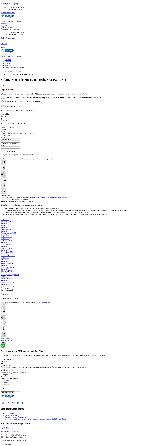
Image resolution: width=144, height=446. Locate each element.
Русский (4, 44)
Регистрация (5, 338)
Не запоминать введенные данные (15, 199)
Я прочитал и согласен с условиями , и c (37, 197)
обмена (32, 197)
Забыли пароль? (6, 340)
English (3, 47)
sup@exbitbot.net (7, 428)
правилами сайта (62, 94)
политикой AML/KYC (79, 94)
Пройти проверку (7, 359)
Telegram (4, 25)
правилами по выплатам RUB (60, 197)
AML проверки (41, 197)
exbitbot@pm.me (6, 27)
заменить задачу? (45, 159)
